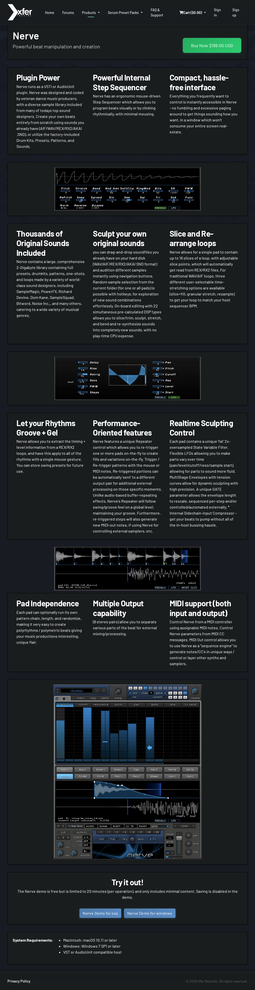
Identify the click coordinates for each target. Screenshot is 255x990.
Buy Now (212, 45)
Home (49, 12)
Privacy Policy (18, 981)
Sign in (217, 12)
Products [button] (89, 12)
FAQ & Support (157, 12)
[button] (192, 12)
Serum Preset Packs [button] (123, 12)
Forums (68, 12)
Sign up (235, 12)
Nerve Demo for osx (100, 913)
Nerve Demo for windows (149, 913)
